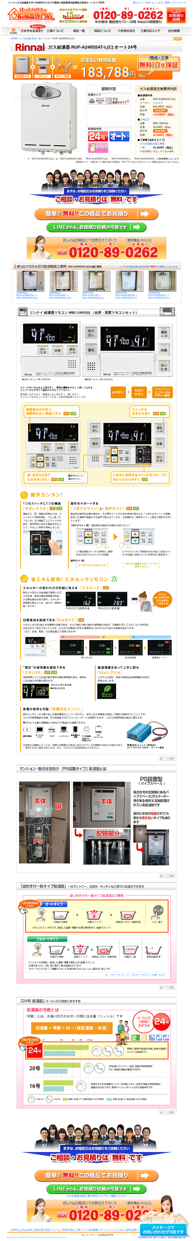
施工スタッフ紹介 (142, 2)
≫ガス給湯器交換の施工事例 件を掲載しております (149, 266)
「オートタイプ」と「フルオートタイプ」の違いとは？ (136, 974)
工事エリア (81, 1230)
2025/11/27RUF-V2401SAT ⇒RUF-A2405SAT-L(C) (93, 295)
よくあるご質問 (162, 2)
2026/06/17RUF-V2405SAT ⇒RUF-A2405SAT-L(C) (60, 295)
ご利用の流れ (67, 1230)
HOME (14, 38)
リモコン (145, 119)
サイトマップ (179, 2)
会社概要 (93, 1230)
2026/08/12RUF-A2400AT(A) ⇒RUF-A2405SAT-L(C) (27, 295)
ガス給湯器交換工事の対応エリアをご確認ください (96, 1195)
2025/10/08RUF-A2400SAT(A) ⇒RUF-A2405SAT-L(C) (126, 295)
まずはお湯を (26, 1230)
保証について (52, 1230)
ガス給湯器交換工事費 (152, 143)
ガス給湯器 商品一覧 (30, 38)
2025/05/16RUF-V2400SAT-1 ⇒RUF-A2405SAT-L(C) (159, 295)
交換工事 (39, 1230)
